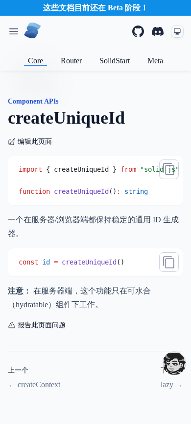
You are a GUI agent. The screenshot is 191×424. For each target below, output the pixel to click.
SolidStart (114, 60)
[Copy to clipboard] (169, 169)
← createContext (34, 384)
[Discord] (158, 31)
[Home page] (32, 31)
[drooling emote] (174, 363)
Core (35, 60)
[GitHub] (138, 31)
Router (71, 60)
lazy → (172, 384)
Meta (155, 60)
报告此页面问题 (42, 325)
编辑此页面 (35, 141)
